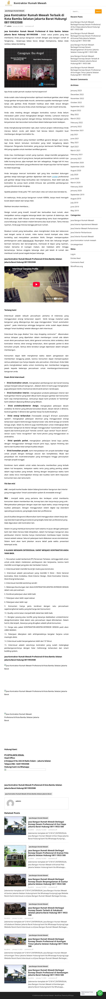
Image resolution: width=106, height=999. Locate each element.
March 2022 (75, 118)
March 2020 (75, 182)
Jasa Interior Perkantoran (81, 232)
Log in (73, 254)
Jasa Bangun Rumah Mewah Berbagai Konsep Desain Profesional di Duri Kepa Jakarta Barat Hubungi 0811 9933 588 (47, 824)
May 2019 (75, 210)
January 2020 (76, 190)
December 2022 (77, 94)
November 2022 (77, 98)
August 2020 (76, 170)
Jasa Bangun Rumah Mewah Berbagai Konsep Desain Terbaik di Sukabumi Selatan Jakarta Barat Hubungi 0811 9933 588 (47, 911)
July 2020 (74, 174)
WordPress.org (77, 266)
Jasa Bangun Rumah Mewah (14, 11)
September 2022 (77, 106)
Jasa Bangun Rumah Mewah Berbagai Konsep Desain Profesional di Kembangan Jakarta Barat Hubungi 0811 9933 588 (48, 972)
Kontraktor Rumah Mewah (30, 3)
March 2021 (75, 150)
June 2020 (75, 178)
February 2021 (77, 154)
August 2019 (76, 198)
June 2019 (75, 206)
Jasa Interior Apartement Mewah (84, 224)
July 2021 (74, 134)
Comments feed (77, 262)
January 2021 (76, 158)
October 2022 (76, 102)
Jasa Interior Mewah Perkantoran (84, 228)
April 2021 (75, 146)
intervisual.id (28, 240)
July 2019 (74, 202)
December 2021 (77, 130)
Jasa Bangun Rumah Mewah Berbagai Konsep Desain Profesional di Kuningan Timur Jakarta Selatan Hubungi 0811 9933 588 (48, 942)
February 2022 (77, 122)
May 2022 (75, 114)
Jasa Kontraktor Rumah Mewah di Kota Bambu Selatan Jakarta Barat (28, 794)
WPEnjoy (71, 995)
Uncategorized (77, 244)
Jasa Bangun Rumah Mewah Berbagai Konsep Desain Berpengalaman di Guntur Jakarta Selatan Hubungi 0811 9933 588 (48, 881)
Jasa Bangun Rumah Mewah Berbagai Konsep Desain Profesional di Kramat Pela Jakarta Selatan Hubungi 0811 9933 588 (48, 853)
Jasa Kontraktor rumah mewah (83, 240)
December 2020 (77, 162)
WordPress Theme (60, 995)
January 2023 (76, 90)
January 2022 (76, 126)
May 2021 (75, 142)
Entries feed (75, 258)
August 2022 (76, 110)
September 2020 (77, 166)
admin (9, 26)
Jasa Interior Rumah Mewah (82, 236)
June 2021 (75, 138)
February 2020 (77, 186)
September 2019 (77, 194)
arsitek (55, 176)
